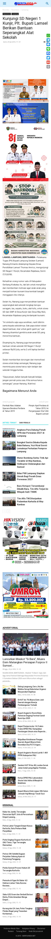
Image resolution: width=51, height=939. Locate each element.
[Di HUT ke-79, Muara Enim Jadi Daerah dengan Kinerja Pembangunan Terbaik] (9, 703)
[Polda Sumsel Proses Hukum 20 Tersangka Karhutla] (41, 871)
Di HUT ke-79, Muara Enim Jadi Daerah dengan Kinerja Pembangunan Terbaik (31, 702)
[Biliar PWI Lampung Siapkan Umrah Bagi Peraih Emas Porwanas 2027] (9, 476)
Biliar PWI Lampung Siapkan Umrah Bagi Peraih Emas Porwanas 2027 (31, 476)
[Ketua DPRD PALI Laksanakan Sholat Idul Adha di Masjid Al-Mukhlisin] (9, 781)
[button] (4, 3)
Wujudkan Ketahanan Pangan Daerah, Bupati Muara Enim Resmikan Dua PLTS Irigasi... (30, 742)
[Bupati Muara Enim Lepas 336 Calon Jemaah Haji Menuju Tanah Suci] (9, 794)
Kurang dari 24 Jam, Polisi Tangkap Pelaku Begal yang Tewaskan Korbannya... (17, 911)
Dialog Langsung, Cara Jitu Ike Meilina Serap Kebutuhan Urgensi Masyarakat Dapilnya (32, 689)
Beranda (6, 10)
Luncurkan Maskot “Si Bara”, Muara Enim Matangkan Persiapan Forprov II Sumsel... (25, 662)
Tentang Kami (21, 931)
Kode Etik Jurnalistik (36, 931)
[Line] (48, 49)
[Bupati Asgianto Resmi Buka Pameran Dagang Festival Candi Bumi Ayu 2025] (9, 716)
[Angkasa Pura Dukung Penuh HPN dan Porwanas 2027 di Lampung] (9, 432)
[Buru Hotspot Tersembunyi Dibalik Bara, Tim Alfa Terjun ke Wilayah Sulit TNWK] (9, 488)
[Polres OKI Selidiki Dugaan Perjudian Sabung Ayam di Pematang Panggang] (41, 857)
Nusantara (15, 10)
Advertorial (6, 655)
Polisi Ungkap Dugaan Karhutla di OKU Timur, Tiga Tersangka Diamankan (17, 842)
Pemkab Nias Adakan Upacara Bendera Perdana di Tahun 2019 (14, 408)
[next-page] (8, 511)
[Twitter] (48, 58)
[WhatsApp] (48, 35)
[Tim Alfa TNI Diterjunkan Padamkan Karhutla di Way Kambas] (9, 501)
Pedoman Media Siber (12, 928)
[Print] (48, 66)
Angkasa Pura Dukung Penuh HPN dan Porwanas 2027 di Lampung (31, 432)
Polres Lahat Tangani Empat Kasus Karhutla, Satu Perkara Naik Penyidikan (17, 828)
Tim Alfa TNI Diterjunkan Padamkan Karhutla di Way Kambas (30, 501)
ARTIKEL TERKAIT (10, 423)
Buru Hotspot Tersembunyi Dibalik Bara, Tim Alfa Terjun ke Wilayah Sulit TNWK (32, 489)
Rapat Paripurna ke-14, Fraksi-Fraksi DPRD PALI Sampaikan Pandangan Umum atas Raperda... (32, 729)
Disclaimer (41, 928)
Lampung (25, 10)
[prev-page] (4, 511)
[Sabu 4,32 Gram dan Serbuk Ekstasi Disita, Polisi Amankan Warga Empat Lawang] (41, 897)
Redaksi (11, 931)
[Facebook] (48, 53)
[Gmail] (48, 62)
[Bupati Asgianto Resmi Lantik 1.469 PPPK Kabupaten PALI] (9, 756)
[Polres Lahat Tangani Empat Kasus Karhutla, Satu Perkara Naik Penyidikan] (41, 829)
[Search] (47, 3)
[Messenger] (48, 44)
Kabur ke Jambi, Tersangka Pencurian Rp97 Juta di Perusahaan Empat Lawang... (18, 814)
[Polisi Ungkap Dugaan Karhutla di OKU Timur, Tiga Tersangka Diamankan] (41, 843)
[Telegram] (48, 40)
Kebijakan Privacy (28, 928)
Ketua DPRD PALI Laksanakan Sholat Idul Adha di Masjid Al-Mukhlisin (30, 780)
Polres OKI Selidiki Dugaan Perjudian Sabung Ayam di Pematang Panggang (14, 856)
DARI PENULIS (24, 423)
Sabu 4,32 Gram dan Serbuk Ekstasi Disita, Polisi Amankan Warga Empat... (18, 897)
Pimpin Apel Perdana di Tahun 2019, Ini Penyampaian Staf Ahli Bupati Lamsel (38, 409)
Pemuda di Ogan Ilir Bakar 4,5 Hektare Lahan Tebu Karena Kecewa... (15, 883)
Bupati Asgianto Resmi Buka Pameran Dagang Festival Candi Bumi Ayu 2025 (31, 715)
